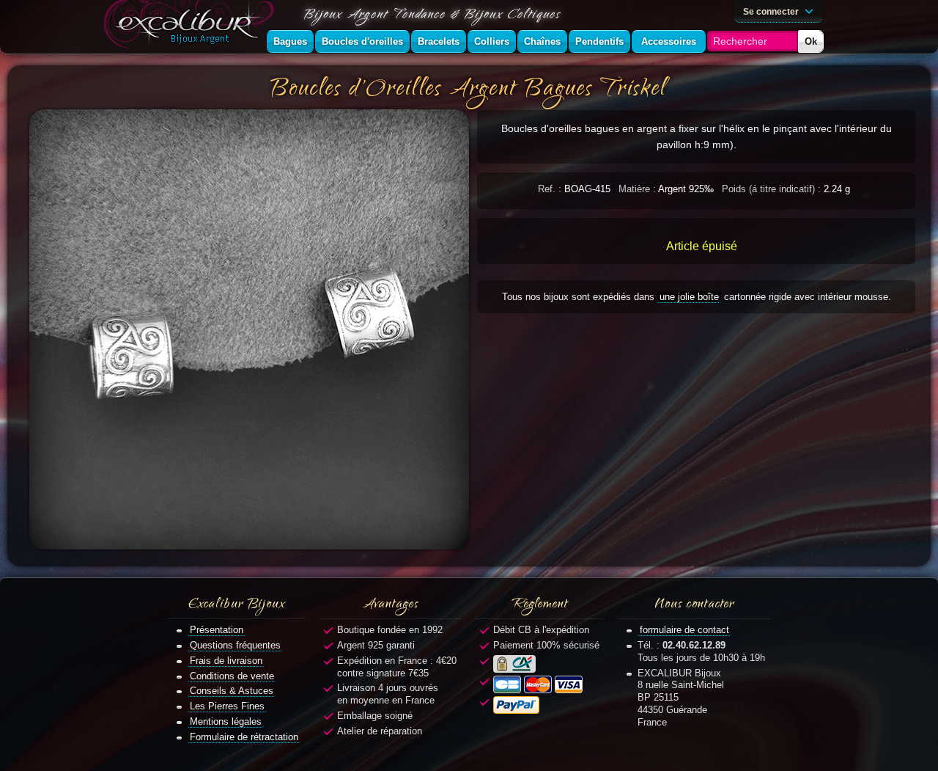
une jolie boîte (689, 296)
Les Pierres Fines (227, 706)
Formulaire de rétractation (244, 736)
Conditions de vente (232, 676)
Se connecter (772, 11)
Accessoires (668, 41)
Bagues (290, 41)
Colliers (491, 41)
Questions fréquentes (235, 645)
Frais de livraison (226, 660)
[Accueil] (192, 27)
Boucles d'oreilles (362, 41)
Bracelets (438, 41)
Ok (811, 41)
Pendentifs (599, 41)
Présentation (216, 629)
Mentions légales (226, 721)
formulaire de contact (684, 629)
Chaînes (542, 41)
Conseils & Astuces (231, 690)
